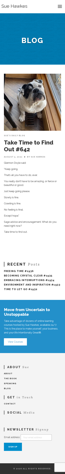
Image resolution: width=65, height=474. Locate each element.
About (8, 373)
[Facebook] (5, 419)
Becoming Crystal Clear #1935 (28, 275)
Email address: (12, 437)
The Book (10, 378)
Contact (10, 404)
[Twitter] (9, 419)
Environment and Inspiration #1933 (32, 284)
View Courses (15, 341)
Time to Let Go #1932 (20, 289)
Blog (7, 388)
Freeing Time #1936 (19, 271)
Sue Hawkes (14, 6)
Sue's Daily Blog (14, 136)
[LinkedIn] (14, 419)
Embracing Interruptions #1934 (29, 280)
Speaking (10, 383)
